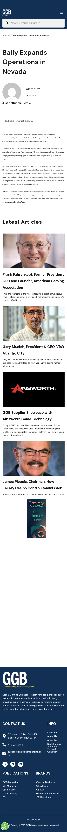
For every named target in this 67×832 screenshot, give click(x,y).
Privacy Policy (33, 819)
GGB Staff (31, 95)
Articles (6, 35)
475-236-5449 (15, 744)
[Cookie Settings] (5, 826)
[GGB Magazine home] (6, 12)
